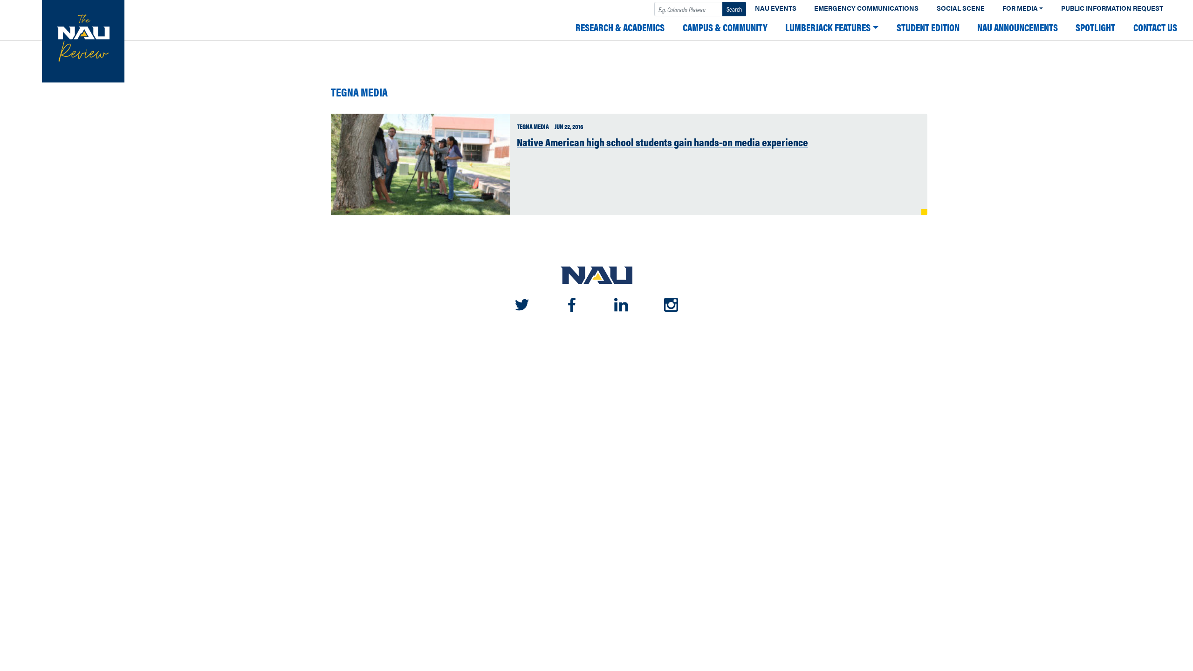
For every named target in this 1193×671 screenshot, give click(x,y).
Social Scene (961, 8)
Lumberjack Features (828, 27)
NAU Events (775, 8)
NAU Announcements (1017, 27)
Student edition (928, 27)
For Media (1020, 8)
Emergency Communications (866, 8)
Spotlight (1095, 27)
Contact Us (1155, 27)
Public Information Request (1112, 8)
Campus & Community (725, 27)
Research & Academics (620, 27)
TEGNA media (359, 92)
